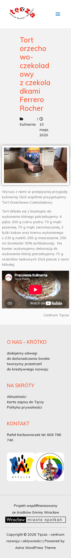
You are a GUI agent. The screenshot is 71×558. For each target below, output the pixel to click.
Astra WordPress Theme (35, 547)
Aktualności (16, 396)
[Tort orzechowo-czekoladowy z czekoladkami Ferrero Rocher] (35, 165)
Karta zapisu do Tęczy (25, 402)
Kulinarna (28, 124)
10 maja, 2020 (44, 129)
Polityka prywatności (24, 407)
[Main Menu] (58, 14)
